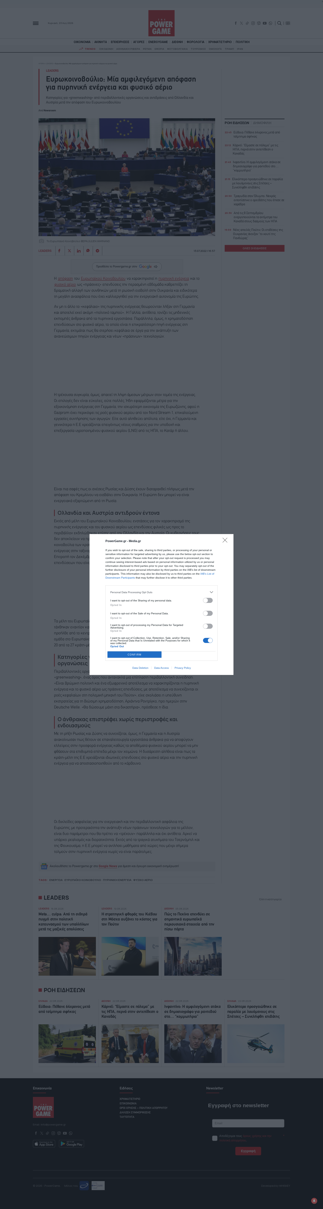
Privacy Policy (183, 667)
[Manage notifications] (314, 1201)
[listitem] (161, 592)
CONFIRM (134, 654)
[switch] (208, 600)
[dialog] (161, 604)
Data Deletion (140, 667)
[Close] (226, 541)
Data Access (161, 667)
